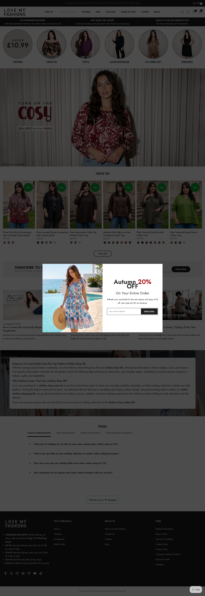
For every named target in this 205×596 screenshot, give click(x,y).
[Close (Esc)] (201, 4)
